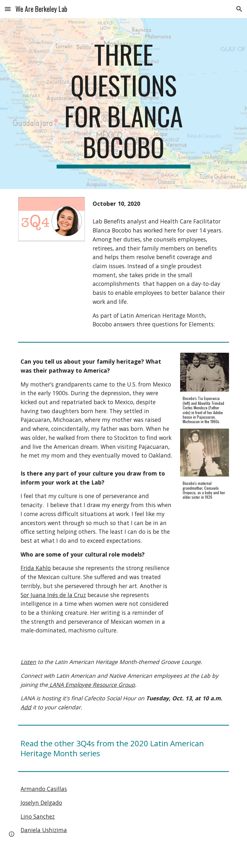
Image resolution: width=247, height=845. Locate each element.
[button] (7, 9)
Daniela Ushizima (44, 830)
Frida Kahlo (36, 568)
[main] (123, 103)
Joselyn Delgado (41, 802)
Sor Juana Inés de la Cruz (53, 595)
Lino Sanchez (38, 816)
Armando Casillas (44, 789)
